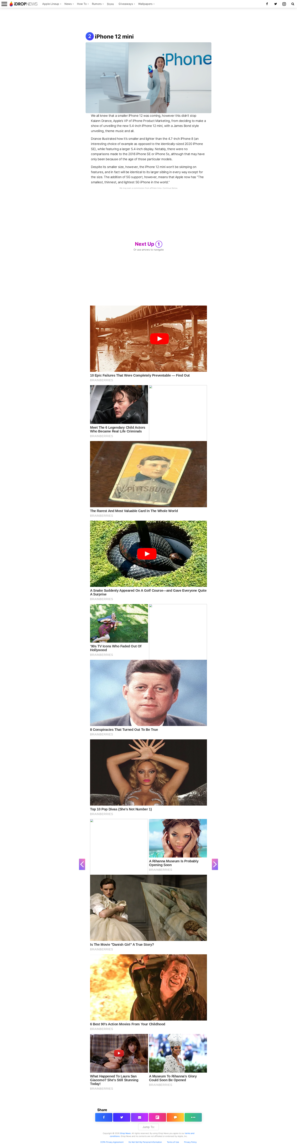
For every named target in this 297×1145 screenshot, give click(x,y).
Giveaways (126, 4)
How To (82, 4)
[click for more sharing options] (193, 1117)
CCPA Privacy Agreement (112, 1142)
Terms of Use (173, 1142)
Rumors (97, 4)
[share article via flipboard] (157, 1117)
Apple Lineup (50, 4)
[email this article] (139, 1117)
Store (110, 4)
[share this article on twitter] (121, 1117)
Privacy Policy (190, 1142)
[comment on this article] (175, 1117)
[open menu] (4, 4)
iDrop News (125, 1133)
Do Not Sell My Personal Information (145, 1142)
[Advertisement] (148, 20)
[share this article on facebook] (103, 1117)
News (68, 4)
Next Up (147, 244)
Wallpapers (145, 4)
